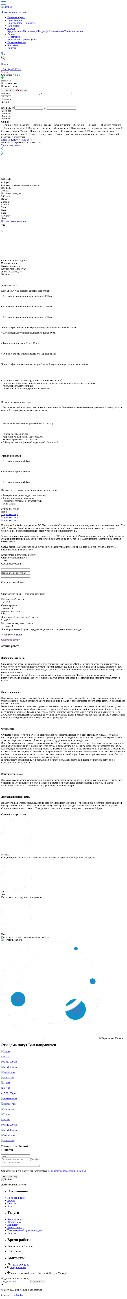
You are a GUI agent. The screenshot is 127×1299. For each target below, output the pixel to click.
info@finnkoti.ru (18, 1267)
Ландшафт (42, 31)
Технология (29, 23)
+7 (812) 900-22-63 (11, 69)
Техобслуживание (73, 31)
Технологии (13, 25)
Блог (19, 39)
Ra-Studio (18, 1295)
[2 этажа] (6, 102)
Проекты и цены (16, 17)
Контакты (12, 45)
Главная (5, 139)
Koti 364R (27, 139)
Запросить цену (9, 514)
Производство (14, 20)
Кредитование (15, 31)
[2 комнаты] (6, 113)
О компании (13, 36)
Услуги (11, 28)
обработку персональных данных (68, 1171)
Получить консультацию (14, 221)
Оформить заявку (10, 640)
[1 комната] (6, 111)
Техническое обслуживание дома (24, 1230)
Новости (12, 39)
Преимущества (29, 39)
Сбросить (22, 90)
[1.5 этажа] (6, 99)
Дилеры (11, 48)
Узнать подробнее (10, 145)
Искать (9, 90)
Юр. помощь (30, 31)
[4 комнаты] (6, 119)
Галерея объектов (16, 42)
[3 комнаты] (6, 116)
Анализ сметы (56, 31)
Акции (11, 34)
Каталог (15, 139)
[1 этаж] (6, 96)
